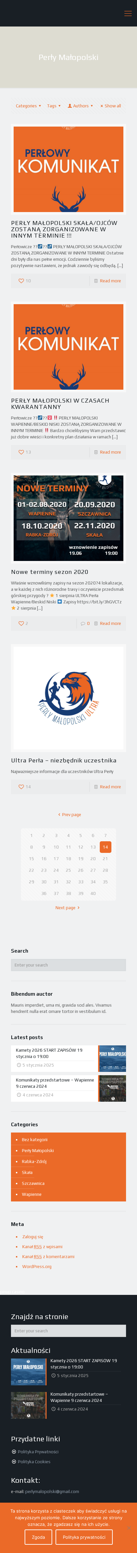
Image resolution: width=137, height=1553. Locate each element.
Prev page (71, 814)
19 (80, 858)
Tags (52, 105)
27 (93, 870)
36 (44, 893)
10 (56, 847)
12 (80, 847)
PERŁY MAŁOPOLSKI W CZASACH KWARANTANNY (60, 403)
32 (68, 881)
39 (80, 893)
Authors (81, 105)
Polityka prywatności (84, 1537)
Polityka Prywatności (38, 1451)
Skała (27, 1172)
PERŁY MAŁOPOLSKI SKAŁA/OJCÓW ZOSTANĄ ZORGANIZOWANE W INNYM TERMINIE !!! (64, 229)
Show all (113, 105)
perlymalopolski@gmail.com (52, 1491)
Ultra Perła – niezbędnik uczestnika (64, 760)
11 (68, 847)
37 (56, 893)
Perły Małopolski (38, 1150)
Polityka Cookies (34, 1461)
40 (93, 893)
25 (68, 870)
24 (56, 870)
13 (93, 847)
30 (44, 881)
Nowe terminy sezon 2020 (49, 571)
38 (68, 893)
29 (31, 881)
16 (44, 858)
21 (105, 858)
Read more (110, 280)
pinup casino (12, 1291)
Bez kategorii (35, 1139)
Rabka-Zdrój (34, 1161)
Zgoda (38, 1537)
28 (105, 870)
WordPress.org (37, 1266)
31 (56, 881)
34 (93, 881)
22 (31, 870)
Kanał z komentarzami (48, 1256)
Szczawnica (33, 1183)
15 (31, 858)
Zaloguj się (32, 1236)
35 (105, 881)
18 (68, 858)
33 (80, 881)
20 (93, 858)
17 (56, 858)
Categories (26, 105)
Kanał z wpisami (42, 1246)
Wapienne (32, 1194)
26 (80, 870)
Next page (65, 907)
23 (44, 870)
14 (105, 847)
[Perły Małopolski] (68, 13)
